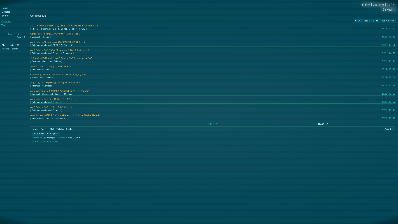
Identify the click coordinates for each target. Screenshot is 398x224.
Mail (52, 129)
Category (5, 21)
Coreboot (73, 29)
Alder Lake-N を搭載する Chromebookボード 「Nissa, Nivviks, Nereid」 (65, 115)
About (36, 129)
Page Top (389, 129)
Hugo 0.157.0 (74, 138)
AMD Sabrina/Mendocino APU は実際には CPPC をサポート (59, 42)
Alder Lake (37, 70)
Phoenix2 (45, 29)
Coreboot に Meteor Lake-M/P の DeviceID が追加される (58, 74)
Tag (3, 25)
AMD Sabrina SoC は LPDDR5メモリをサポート (54, 99)
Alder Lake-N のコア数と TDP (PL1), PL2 (50, 66)
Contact (44, 129)
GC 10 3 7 (57, 45)
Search (5, 16)
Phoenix (35, 29)
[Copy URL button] (358, 21)
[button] (38, 133)
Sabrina (35, 45)
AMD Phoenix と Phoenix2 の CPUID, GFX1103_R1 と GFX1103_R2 (64, 26)
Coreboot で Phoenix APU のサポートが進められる (55, 34)
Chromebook (47, 94)
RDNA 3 (55, 29)
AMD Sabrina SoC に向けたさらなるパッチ (51, 107)
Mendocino (46, 45)
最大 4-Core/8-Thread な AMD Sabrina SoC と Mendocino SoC (61, 58)
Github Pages (49, 138)
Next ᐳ (323, 123)
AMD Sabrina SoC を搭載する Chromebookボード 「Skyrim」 (60, 91)
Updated (6, 12)
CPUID (82, 29)
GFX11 (64, 29)
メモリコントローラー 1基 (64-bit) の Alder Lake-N (55, 83)
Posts (5, 8)
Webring (60, 129)
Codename (67, 53)
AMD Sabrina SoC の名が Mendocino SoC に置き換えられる (60, 50)
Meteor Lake (37, 78)
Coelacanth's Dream (379, 7)
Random (70, 129)
